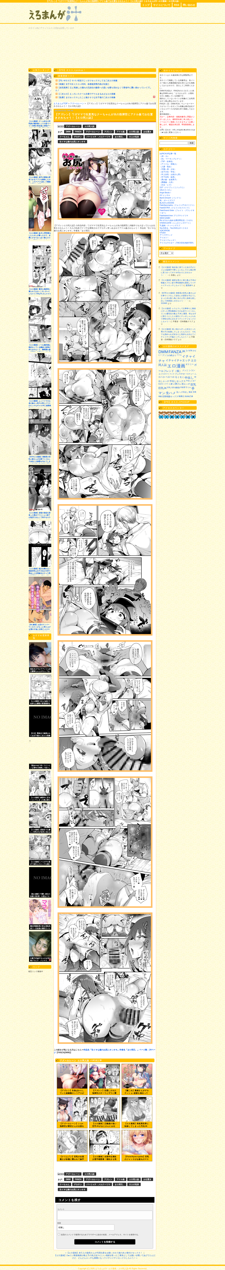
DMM (68, 132)
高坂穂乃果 (189, 396)
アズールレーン (73, 126)
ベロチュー (189, 374)
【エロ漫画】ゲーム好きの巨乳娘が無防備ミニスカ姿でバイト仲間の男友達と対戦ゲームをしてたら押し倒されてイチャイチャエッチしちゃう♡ (40, 124)
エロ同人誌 (89, 126)
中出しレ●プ (191, 381)
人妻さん (177, 384)
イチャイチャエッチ (178, 360)
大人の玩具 (134, 137)
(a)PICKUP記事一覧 (168, 154)
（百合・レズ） (166, 185)
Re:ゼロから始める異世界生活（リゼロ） (177, 220)
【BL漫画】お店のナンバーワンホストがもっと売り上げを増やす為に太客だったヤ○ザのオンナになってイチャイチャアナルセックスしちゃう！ (40, 627)
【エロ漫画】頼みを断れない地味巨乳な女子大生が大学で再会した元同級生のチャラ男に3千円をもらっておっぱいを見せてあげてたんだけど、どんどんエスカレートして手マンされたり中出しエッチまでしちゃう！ (40, 571)
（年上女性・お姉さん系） (171, 174)
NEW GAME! (165, 218)
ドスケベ (165, 374)
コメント (61, 1209)
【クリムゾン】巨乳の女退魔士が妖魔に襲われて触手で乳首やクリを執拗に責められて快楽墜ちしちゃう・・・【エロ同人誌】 (72, 1158)
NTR (190, 351)
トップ (146, 5)
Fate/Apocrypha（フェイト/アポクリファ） (177, 205)
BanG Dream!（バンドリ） (171, 198)
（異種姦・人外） (167, 182)
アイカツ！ (164, 238)
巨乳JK (162, 388)
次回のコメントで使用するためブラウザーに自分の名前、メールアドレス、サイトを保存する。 (100, 1235)
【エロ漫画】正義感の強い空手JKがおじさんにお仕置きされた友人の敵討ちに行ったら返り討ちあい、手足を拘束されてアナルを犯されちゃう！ (104, 1124)
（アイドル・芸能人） (169, 164)
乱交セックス (163, 384)
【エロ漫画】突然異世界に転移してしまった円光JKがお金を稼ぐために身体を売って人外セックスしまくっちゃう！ (137, 1124)
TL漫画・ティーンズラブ (170, 225)
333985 (164, 303)
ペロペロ (169, 377)
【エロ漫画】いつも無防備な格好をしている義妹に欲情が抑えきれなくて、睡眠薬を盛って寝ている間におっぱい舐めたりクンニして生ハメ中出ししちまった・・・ (40, 347)
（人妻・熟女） (166, 167)
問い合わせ (189, 5)
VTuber (163, 233)
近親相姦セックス (170, 396)
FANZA (78, 132)
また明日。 (120, 137)
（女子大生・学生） (168, 172)
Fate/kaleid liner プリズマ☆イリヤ (174, 216)
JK (183, 351)
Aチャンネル (165, 195)
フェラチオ (180, 374)
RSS (176, 5)
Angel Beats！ (166, 193)
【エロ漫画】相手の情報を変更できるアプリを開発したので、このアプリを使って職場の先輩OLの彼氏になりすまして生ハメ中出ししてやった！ (40, 180)
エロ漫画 (176, 365)
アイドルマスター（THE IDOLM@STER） (177, 243)
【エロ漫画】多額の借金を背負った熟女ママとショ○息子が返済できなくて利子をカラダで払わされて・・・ (40, 515)
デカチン (78, 137)
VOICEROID (165, 231)
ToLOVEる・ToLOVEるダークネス (174, 228)
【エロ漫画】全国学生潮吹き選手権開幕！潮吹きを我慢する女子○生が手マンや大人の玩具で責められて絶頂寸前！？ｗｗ (104, 1158)
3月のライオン (166, 190)
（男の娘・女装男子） (169, 180)
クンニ (185, 370)
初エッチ (186, 384)
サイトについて (161, 5)
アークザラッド (166, 235)
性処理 (182, 387)
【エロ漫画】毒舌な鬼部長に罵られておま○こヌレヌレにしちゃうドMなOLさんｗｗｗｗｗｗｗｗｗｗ (40, 292)
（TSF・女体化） (167, 161)
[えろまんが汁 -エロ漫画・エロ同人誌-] (55, 4)
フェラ (171, 374)
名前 (59, 1223)
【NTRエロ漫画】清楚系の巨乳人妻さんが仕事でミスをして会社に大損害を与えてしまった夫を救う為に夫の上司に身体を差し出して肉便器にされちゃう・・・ (40, 459)
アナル (179, 355)
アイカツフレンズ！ (168, 240)
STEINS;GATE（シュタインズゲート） (176, 223)
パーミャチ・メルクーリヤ (98, 137)
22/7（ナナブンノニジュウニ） (172, 187)
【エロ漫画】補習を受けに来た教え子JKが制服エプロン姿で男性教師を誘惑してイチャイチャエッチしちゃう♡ (178, 282)
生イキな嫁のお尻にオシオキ (72, 141)
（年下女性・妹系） (168, 177)
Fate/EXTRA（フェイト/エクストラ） (175, 208)
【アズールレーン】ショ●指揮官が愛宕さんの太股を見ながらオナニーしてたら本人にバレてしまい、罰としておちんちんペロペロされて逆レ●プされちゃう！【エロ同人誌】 (72, 1124)
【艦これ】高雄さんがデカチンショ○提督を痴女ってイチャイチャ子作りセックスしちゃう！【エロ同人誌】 (137, 1091)
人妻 (171, 384)
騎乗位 (181, 396)
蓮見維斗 (189, 285)
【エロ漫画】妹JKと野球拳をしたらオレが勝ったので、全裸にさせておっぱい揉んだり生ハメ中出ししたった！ (40, 236)
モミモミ (179, 377)
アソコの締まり (169, 355)
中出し (189, 377)
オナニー (190, 364)
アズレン (108, 132)
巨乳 (193, 384)
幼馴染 (177, 388)
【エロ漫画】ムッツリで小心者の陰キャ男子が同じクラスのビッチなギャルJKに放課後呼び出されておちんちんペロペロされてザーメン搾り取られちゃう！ (40, 403)
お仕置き (147, 132)
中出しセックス (178, 381)
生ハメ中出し (182, 392)
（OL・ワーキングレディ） (171, 159)
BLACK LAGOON (167, 203)
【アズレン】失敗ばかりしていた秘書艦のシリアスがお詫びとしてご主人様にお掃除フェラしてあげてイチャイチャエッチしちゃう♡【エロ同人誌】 (72, 1091)
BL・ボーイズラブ (167, 200)
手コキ (188, 387)
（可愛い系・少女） (168, 169)
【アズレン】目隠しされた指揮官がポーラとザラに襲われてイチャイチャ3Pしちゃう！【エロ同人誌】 (104, 1091)
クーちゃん (64, 137)
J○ (187, 351)
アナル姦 (121, 132)
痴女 (190, 392)
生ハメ (171, 393)
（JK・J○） (164, 156)
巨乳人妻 (170, 387)
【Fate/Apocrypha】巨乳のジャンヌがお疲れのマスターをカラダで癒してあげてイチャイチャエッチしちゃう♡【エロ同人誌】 (137, 1158)
